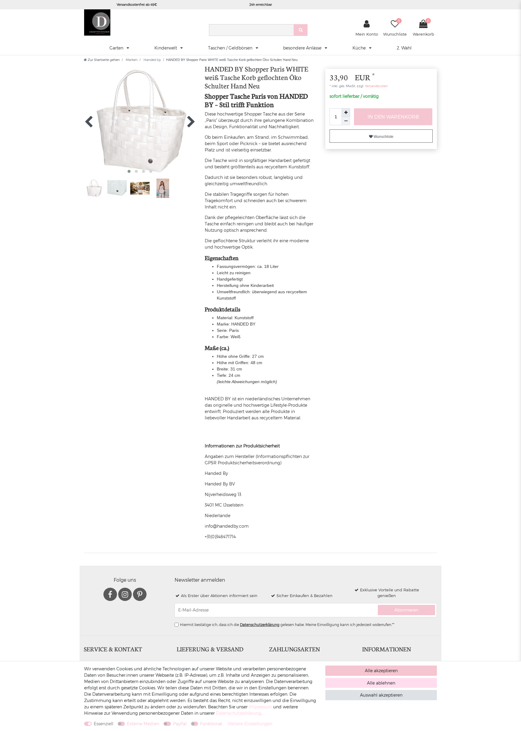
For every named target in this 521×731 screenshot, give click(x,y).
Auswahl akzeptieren (381, 695)
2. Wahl (404, 47)
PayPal (180, 723)
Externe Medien (143, 723)
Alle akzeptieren (381, 670)
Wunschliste (383, 137)
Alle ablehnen (381, 682)
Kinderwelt (166, 47)
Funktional (211, 723)
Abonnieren (406, 609)
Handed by (152, 60)
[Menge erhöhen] (346, 112)
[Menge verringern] (346, 121)
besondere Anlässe (303, 47)
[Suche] (301, 30)
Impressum (260, 706)
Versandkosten (376, 86)
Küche (359, 47)
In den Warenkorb (393, 116)
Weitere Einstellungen (250, 723)
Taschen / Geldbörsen (231, 47)
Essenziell (103, 723)
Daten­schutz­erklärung (238, 713)
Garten (117, 47)
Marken (131, 60)
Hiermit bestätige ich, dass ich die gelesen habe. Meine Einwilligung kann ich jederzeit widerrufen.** (287, 624)
